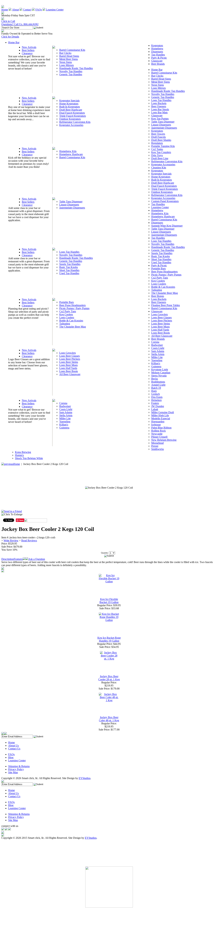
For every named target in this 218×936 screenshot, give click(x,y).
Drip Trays (157, 155)
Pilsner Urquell (159, 436)
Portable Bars (66, 302)
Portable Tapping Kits (163, 146)
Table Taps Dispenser (70, 201)
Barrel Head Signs (69, 56)
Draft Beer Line (159, 158)
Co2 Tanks (157, 149)
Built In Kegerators (69, 106)
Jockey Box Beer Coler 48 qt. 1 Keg (109, 719)
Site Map (13, 772)
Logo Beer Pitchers (69, 359)
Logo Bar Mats (159, 112)
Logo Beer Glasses (69, 355)
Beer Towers (158, 133)
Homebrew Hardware (71, 154)
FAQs (38, 9)
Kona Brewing (23, 452)
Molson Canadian (160, 372)
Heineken (156, 400)
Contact (27, 9)
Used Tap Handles (69, 273)
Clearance (27, 53)
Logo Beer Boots (68, 371)
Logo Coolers (66, 317)
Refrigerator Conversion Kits (74, 122)
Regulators (157, 143)
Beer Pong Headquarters (72, 305)
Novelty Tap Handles (70, 71)
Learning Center (55, 9)
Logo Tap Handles (69, 251)
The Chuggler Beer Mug (72, 326)
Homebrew (157, 48)
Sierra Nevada (159, 375)
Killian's (63, 424)
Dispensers (157, 51)
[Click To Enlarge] (33, 515)
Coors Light (65, 409)
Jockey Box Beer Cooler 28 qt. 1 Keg (109, 678)
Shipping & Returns (19, 766)
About (15, 9)
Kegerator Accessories (71, 125)
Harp (154, 390)
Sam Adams (65, 412)
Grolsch (155, 394)
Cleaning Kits (158, 167)
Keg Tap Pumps (160, 118)
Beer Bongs (157, 296)
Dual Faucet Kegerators (72, 112)
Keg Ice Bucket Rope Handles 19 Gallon (109, 639)
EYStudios (84, 778)
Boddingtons (158, 381)
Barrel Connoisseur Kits (72, 49)
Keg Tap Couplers (161, 152)
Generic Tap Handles (70, 74)
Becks (154, 378)
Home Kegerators (68, 103)
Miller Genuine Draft (162, 412)
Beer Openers (158, 106)
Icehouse (156, 424)
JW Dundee (157, 406)
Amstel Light (158, 384)
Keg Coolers (66, 314)
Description (7, 559)
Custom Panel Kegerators (165, 201)
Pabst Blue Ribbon (161, 427)
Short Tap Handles (69, 270)
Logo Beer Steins (68, 362)
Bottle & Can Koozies (71, 320)
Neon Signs (65, 62)
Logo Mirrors (66, 65)
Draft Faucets (158, 136)
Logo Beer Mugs (68, 365)
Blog (10, 757)
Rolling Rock (158, 430)
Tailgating (64, 323)
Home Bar (13, 42)
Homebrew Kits (67, 151)
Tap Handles (158, 54)
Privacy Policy (16, 769)
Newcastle (156, 433)
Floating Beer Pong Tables (165, 305)
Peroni (154, 446)
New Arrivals (29, 47)
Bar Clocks (65, 53)
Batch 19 (156, 387)
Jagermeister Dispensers (72, 207)
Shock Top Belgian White (29, 458)
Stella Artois (65, 415)
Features (18, 559)
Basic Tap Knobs (68, 267)
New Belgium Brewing (163, 439)
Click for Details (10, 36)
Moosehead (157, 442)
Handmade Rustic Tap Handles (76, 68)
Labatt (154, 409)
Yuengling (64, 421)
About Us (13, 745)
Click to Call (8, 21)
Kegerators (157, 45)
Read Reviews (29, 540)
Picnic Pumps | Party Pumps (74, 308)
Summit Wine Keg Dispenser (167, 225)
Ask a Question (36, 559)
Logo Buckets (158, 103)
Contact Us (14, 748)
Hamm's (19, 455)
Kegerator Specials (69, 100)
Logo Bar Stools (160, 109)
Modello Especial (160, 418)
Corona (63, 403)
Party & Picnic (159, 57)
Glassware (156, 60)
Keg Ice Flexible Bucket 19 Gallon (109, 601)
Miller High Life (160, 415)
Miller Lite (65, 418)
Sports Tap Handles (69, 264)
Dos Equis (156, 397)
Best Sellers (28, 50)
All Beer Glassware (69, 374)
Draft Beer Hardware (70, 109)
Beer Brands (158, 63)
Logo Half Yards (68, 368)
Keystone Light (159, 369)
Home (4, 9)
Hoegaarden (157, 421)
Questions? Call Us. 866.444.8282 (19, 24)
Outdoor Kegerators (70, 118)
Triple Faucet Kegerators (72, 115)
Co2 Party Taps (67, 311)
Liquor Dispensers (69, 204)
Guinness (64, 427)
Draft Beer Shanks (161, 140)
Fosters (155, 403)
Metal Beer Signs (68, 59)
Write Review (11, 540)
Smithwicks (157, 449)
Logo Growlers (67, 352)
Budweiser (65, 406)
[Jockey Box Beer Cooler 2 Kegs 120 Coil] (109, 487)
